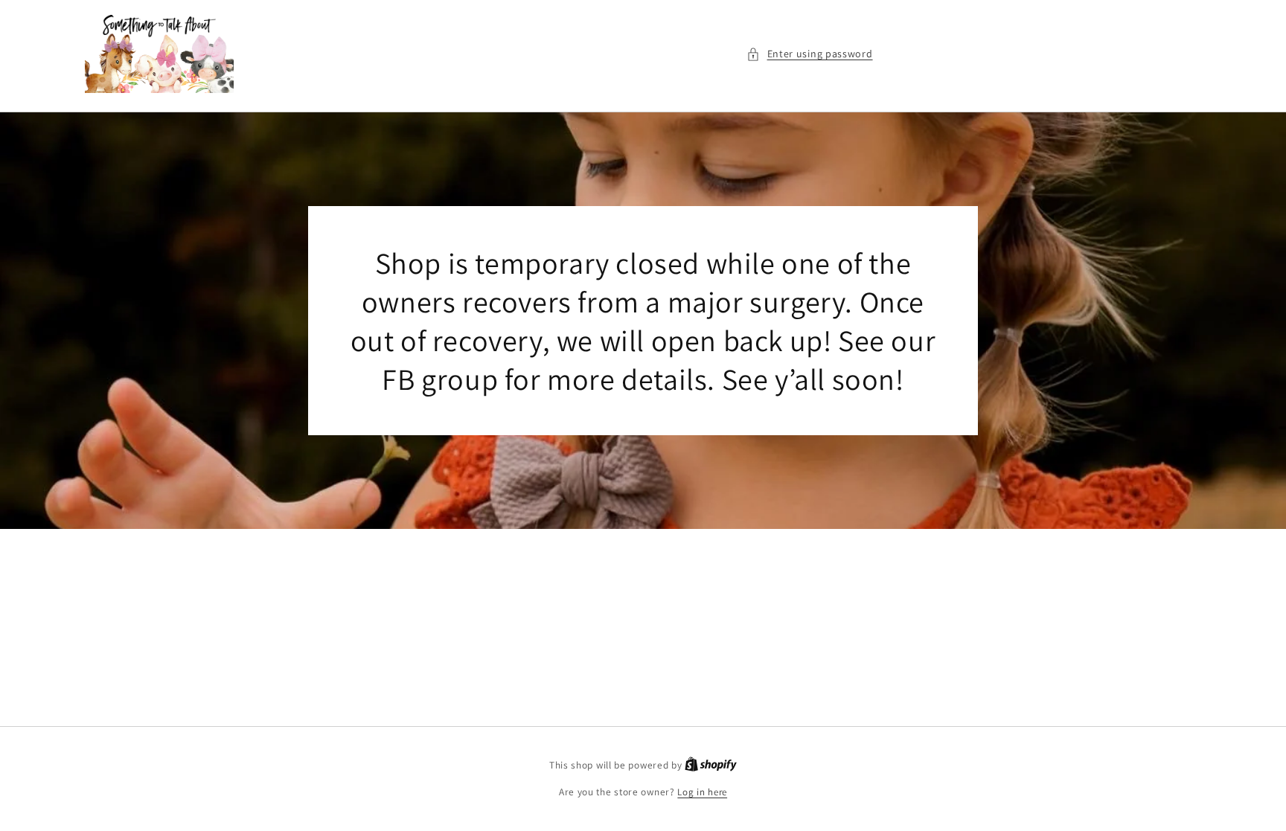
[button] (809, 54)
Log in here (702, 792)
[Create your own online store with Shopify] (711, 765)
